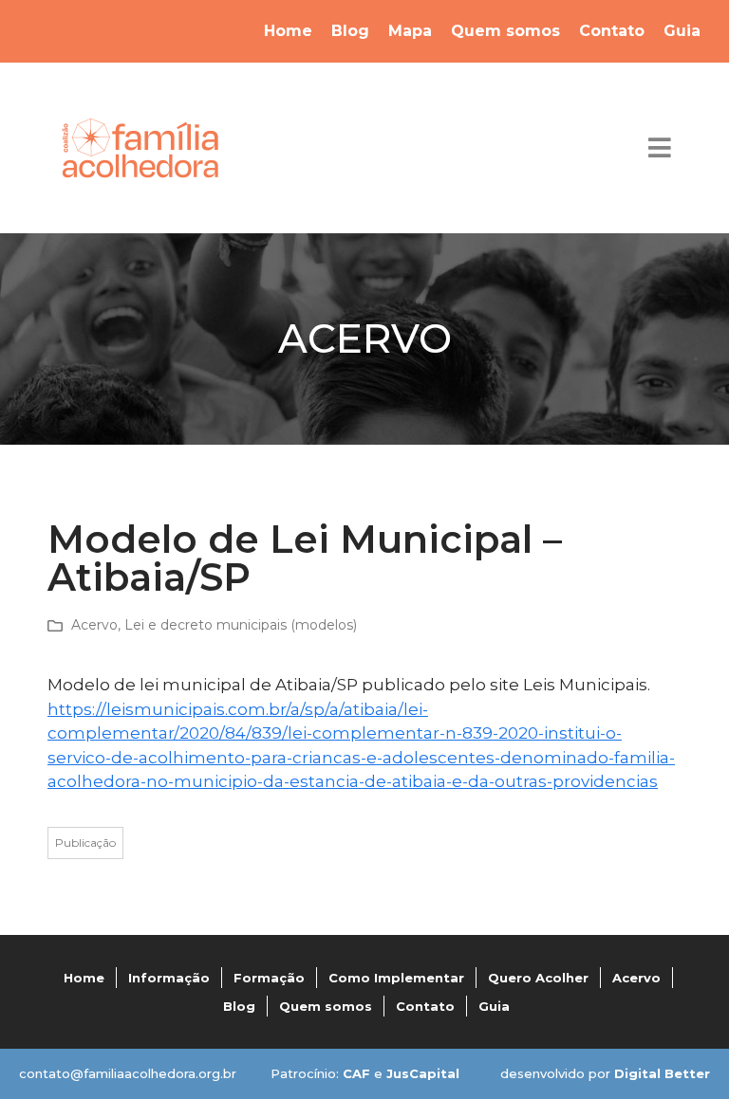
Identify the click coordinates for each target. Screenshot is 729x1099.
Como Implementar (396, 977)
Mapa (410, 31)
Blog (350, 31)
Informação (169, 977)
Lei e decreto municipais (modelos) (240, 624)
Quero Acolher (538, 977)
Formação (269, 977)
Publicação (85, 842)
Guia (682, 31)
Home (288, 31)
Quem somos (505, 31)
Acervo (94, 624)
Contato (612, 31)
